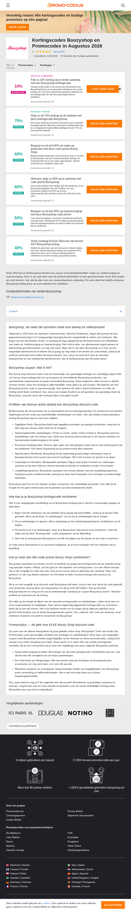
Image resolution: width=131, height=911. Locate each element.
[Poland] (7, 873)
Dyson (9, 841)
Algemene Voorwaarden (80, 815)
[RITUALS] (110, 712)
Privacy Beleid (75, 811)
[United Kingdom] (69, 878)
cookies (46, 903)
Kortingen (46, 65)
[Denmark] (7, 865)
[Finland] (7, 869)
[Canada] (69, 886)
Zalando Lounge (15, 850)
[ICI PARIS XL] (21, 712)
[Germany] (7, 882)
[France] (7, 886)
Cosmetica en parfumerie (22, 725)
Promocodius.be (15, 811)
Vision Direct (74, 845)
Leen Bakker (13, 837)
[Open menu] (8, 5)
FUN (70, 833)
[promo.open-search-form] (123, 5)
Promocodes (25, 65)
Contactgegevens (15, 815)
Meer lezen (17, 27)
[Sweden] (7, 878)
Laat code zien (103, 89)
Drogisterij (73, 841)
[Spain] (69, 873)
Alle (8, 65)
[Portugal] (69, 882)
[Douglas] (50, 712)
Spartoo (10, 845)
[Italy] (69, 865)
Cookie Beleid (13, 819)
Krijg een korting (104, 123)
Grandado (73, 837)
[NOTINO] (80, 712)
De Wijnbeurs (13, 833)
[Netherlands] (69, 869)
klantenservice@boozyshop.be (27, 297)
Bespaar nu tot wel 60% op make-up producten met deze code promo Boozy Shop (54, 149)
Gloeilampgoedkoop (78, 850)
